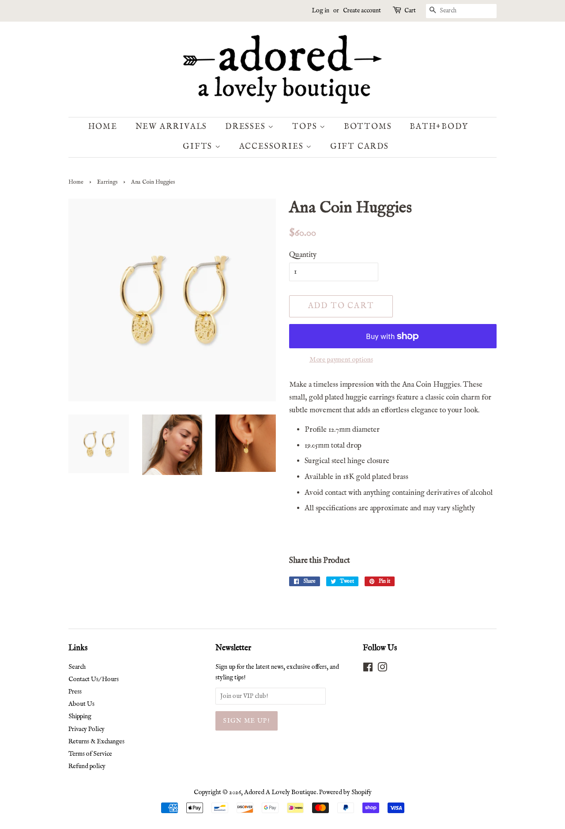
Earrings (107, 182)
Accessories (272, 147)
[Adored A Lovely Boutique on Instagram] (382, 669)
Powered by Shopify (345, 792)
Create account (362, 11)
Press (75, 692)
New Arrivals (171, 127)
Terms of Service (90, 754)
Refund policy (86, 766)
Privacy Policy (86, 729)
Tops (306, 127)
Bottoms (368, 127)
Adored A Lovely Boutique (280, 792)
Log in (320, 11)
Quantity (302, 255)
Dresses (246, 127)
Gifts (199, 147)
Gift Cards (359, 147)
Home (102, 127)
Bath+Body (439, 127)
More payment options (341, 359)
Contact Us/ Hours (93, 679)
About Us (81, 704)
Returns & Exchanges (96, 742)
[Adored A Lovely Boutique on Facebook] (368, 669)
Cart (410, 11)
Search (77, 667)
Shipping (79, 716)
